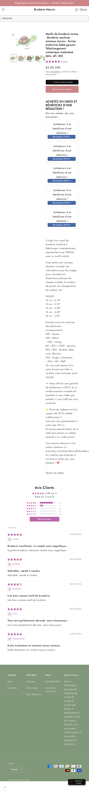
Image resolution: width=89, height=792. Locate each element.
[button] (3, 9)
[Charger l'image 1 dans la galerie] (13, 58)
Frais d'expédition (53, 71)
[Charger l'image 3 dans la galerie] (30, 58)
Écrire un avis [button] (44, 519)
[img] (15, 534)
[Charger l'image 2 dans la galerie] (22, 58)
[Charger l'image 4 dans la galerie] (38, 58)
